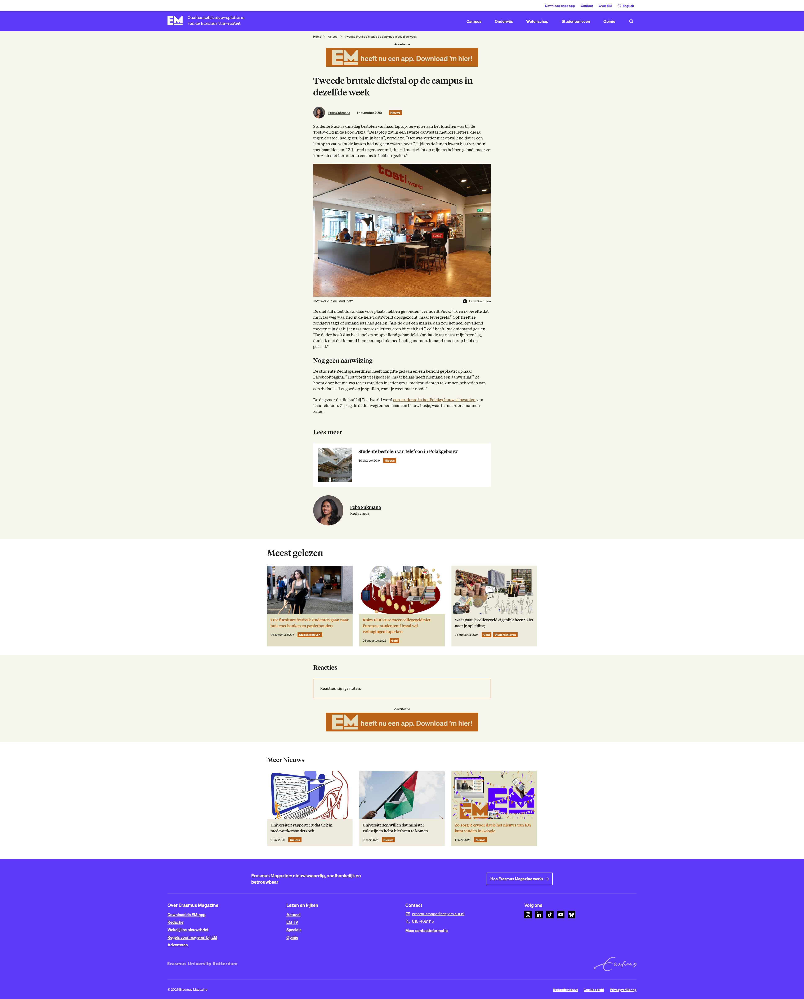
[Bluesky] (571, 914)
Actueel (333, 37)
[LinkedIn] (539, 914)
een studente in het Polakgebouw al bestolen (434, 399)
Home (317, 37)
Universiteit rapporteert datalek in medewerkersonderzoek (301, 828)
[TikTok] (550, 914)
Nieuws (395, 112)
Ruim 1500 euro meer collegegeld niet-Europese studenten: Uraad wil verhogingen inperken (397, 626)
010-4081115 (423, 921)
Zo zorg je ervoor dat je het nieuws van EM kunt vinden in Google (493, 828)
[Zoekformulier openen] (631, 21)
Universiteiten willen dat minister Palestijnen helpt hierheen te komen (395, 828)
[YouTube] (560, 914)
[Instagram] (528, 914)
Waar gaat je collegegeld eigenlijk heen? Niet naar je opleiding (494, 623)
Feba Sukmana (339, 112)
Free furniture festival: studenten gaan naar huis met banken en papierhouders (310, 623)
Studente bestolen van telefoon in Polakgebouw (408, 451)
